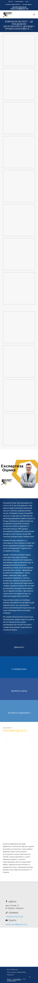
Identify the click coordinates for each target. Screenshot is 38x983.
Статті (26, 1)
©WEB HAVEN (21, 972)
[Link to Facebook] (29, 977)
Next (31, 739)
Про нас (11, 1)
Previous (7, 739)
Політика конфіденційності (13, 4)
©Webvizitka (10, 974)
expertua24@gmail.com (16, 924)
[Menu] (34, 14)
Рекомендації (19, 1)
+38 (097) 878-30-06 (14, 916)
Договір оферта (27, 4)
